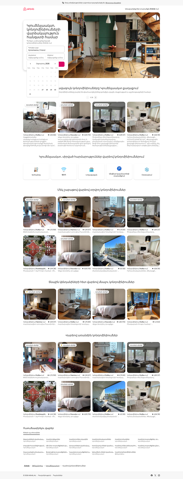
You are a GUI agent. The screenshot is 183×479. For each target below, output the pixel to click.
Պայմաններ (57, 475)
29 (51, 90)
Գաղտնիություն (44, 475)
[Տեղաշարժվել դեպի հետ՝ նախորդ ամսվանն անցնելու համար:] (30, 63)
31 (30, 94)
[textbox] (36, 57)
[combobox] (45, 50)
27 (42, 90)
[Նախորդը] (87, 97)
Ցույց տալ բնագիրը (113, 3)
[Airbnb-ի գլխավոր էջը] (28, 9)
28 (47, 90)
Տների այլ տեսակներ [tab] (31, 433)
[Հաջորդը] (95, 97)
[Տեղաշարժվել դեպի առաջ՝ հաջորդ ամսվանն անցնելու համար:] (55, 63)
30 (55, 90)
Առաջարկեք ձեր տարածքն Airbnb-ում (142, 9)
